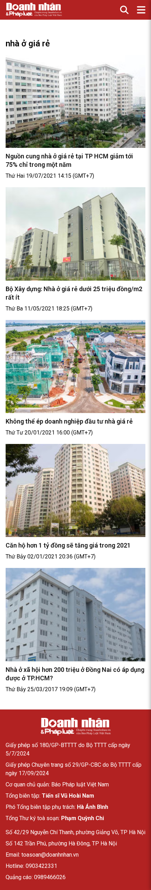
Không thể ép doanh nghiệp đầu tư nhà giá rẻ (69, 421)
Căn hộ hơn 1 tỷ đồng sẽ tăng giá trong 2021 (68, 545)
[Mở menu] (141, 10)
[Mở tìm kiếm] (124, 10)
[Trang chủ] (75, 726)
